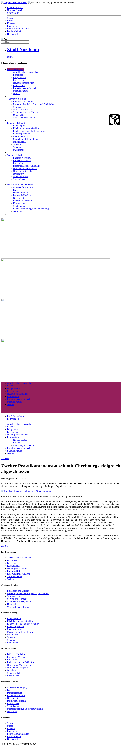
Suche (10, 20)
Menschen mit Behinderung (26, 139)
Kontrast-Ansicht (15, 7)
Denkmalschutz (20, 192)
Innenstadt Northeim (22, 200)
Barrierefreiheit (14, 31)
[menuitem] (64, 7)
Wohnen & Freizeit (16, 155)
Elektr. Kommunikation (18, 28)
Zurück (4, 546)
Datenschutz (13, 34)
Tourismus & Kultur (16, 99)
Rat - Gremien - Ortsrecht (25, 88)
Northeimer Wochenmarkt (25, 168)
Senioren (17, 147)
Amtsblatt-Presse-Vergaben (26, 72)
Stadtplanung (19, 206)
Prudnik (17, 442)
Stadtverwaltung (20, 91)
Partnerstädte (19, 85)
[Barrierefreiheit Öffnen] (114, 120)
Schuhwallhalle (20, 176)
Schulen (17, 144)
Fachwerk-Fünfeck (22, 195)
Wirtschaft (18, 211)
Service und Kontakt (22, 109)
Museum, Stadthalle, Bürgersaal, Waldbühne (34, 104)
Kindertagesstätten (21, 133)
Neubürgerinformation (23, 83)
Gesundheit (18, 198)
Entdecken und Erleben (24, 101)
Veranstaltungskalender (24, 117)
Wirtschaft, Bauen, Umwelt (20, 184)
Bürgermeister (19, 77)
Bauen (16, 190)
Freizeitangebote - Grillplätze (26, 166)
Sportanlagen (19, 179)
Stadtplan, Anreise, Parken (25, 112)
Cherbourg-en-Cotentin (24, 445)
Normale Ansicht (15, 10)
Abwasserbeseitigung (23, 187)
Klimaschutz (19, 203)
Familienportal (20, 125)
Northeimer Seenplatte (23, 171)
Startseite (11, 18)
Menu (10, 56)
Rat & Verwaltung (15, 69)
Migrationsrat (19, 141)
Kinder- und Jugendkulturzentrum (29, 131)
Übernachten (19, 115)
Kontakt (11, 23)
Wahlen (16, 93)
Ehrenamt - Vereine (22, 160)
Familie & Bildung (16, 123)
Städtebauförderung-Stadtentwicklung (31, 208)
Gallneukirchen (20, 440)
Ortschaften (18, 174)
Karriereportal (19, 80)
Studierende (18, 149)
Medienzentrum (20, 136)
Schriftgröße (13, 13)
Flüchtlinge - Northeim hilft (26, 128)
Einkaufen (18, 163)
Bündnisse (18, 74)
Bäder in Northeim (22, 158)
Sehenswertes (19, 107)
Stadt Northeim (23, 49)
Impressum (12, 26)
